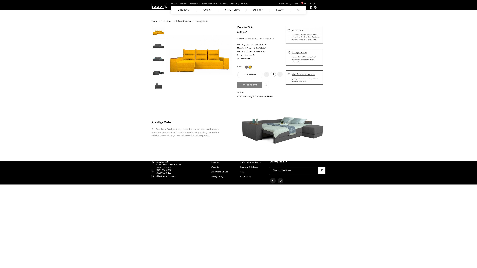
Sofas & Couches (183, 21)
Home (154, 21)
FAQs (242, 172)
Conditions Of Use (219, 172)
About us (174, 4)
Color (239, 67)
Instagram (280, 182)
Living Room (183, 10)
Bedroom (206, 10)
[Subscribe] (321, 170)
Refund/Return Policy (210, 4)
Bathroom (258, 10)
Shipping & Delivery (227, 4)
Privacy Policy (194, 4)
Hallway (280, 10)
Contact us (245, 4)
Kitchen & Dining (232, 10)
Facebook (273, 182)
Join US (312, 4)
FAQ (237, 4)
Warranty (183, 4)
